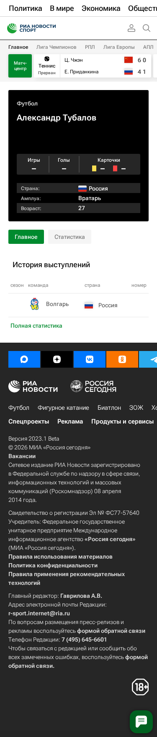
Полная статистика (36, 325)
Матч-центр (20, 65)
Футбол (27, 103)
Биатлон (109, 407)
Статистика (69, 236)
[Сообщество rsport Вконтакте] (90, 359)
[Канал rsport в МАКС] (24, 359)
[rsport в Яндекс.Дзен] (57, 359)
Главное (18, 47)
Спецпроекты (28, 421)
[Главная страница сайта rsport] (50, 28)
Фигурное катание (63, 407)
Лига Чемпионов (56, 47)
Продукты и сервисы (122, 421)
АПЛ (148, 47)
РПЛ (90, 47)
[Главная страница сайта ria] (9, 28)
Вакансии (22, 456)
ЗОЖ (136, 407)
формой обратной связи (111, 630)
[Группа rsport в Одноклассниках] (122, 359)
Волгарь (57, 304)
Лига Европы (119, 47)
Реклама (70, 421)
